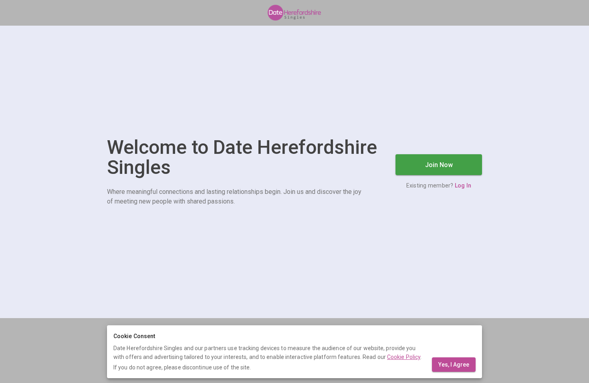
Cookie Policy (403, 357)
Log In (463, 185)
